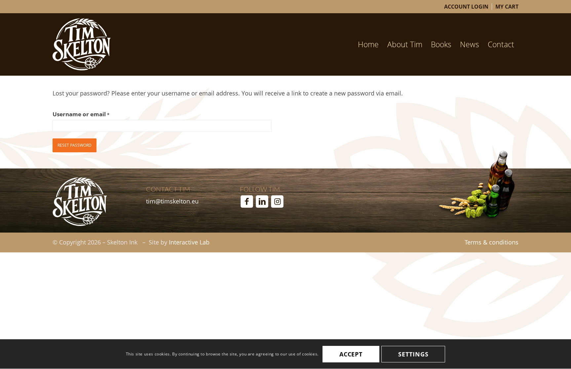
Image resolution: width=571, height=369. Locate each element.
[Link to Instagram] (277, 201)
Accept (350, 354)
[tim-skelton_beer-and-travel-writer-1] (80, 201)
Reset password (74, 145)
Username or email (81, 114)
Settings (413, 354)
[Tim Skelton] (82, 44)
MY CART (506, 6)
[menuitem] (466, 6)
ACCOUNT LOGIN (466, 6)
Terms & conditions (491, 242)
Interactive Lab (189, 242)
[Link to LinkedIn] (262, 201)
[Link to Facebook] (247, 201)
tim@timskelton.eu (172, 201)
